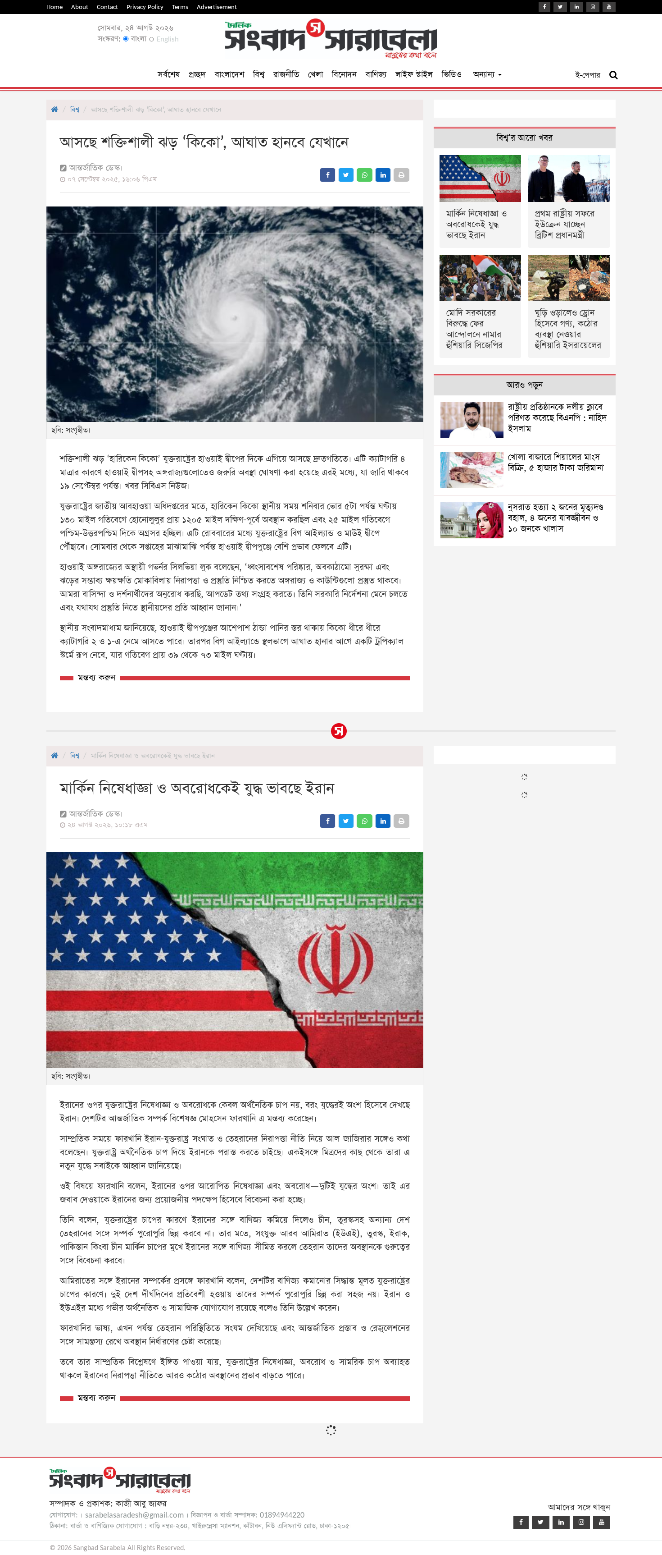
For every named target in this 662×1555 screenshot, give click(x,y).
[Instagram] (592, 7)
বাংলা (137, 39)
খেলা (315, 74)
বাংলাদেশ (229, 74)
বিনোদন (344, 74)
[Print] (401, 175)
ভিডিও (452, 74)
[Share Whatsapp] (364, 175)
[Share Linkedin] (383, 175)
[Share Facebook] (328, 175)
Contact (107, 7)
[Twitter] (560, 7)
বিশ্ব (258, 74)
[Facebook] (544, 7)
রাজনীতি (286, 74)
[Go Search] (613, 75)
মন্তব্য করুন (96, 678)
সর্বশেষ (169, 74)
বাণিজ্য (376, 74)
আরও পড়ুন (525, 385)
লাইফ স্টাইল (414, 74)
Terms (180, 7)
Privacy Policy (145, 7)
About (79, 7)
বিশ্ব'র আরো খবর (525, 138)
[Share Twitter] (346, 175)
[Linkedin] (576, 7)
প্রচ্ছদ (197, 74)
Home (54, 7)
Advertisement (217, 7)
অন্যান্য (485, 74)
